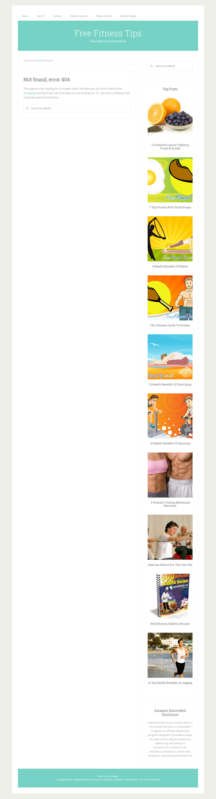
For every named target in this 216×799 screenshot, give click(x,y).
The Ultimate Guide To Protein (170, 325)
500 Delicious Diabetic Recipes (170, 623)
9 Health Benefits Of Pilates (170, 266)
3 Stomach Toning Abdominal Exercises (170, 504)
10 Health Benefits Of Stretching (170, 384)
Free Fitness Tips (108, 33)
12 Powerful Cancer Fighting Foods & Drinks (170, 146)
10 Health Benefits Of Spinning (170, 443)
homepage (29, 93)
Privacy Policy (131, 780)
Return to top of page (108, 776)
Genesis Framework (103, 780)
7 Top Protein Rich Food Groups (170, 207)
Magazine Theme (82, 780)
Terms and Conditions (149, 780)
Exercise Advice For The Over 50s (170, 564)
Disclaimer (119, 780)
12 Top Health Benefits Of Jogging (170, 683)
